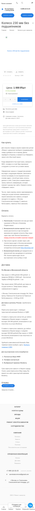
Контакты (17, 436)
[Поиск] (22, 3)
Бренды (17, 414)
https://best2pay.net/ (27, 248)
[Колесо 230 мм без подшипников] (17, 51)
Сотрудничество (17, 426)
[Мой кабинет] (27, 3)
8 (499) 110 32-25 (25, 9)
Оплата (17, 458)
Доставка (17, 460)
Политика (17, 444)
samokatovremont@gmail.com (19, 474)
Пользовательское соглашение (17, 447)
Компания (17, 433)
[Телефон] (17, 3)
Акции (17, 418)
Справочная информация (17, 454)
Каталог (17, 407)
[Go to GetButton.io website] (30, 509)
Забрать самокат (27, 15)
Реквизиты (17, 463)
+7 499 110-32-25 (12, 471)
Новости (17, 439)
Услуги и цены (17, 410)
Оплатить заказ (8, 15)
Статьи (17, 442)
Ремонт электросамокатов (17, 422)
